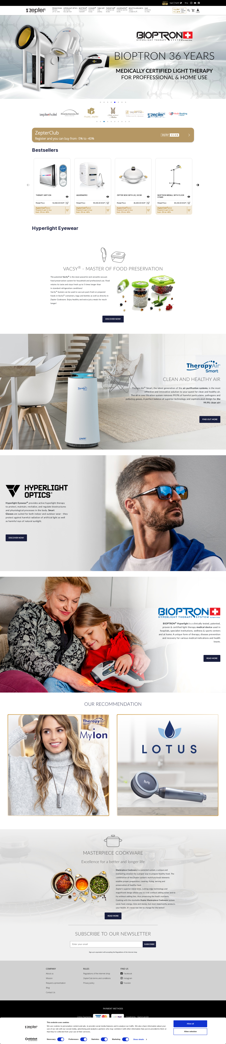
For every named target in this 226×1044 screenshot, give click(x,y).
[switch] (83, 1039)
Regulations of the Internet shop (126, 952)
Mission (49, 978)
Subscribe (149, 944)
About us (49, 973)
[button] (5, 58)
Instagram (128, 978)
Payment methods (113, 1008)
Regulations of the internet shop (96, 973)
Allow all (190, 1024)
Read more (211, 658)
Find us (124, 968)
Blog (48, 987)
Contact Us (50, 992)
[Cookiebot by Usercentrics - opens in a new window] (31, 1039)
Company (51, 968)
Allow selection (190, 1031)
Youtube (127, 983)
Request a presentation (56, 983)
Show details (138, 1039)
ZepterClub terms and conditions (97, 978)
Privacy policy (88, 983)
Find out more (209, 419)
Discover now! (113, 319)
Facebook (128, 973)
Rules (86, 968)
